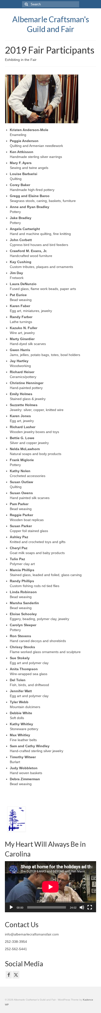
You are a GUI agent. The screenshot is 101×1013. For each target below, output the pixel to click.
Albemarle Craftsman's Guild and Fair (50, 24)
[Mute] (81, 907)
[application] (50, 886)
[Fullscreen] (89, 907)
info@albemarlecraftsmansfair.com (32, 934)
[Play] (11, 907)
